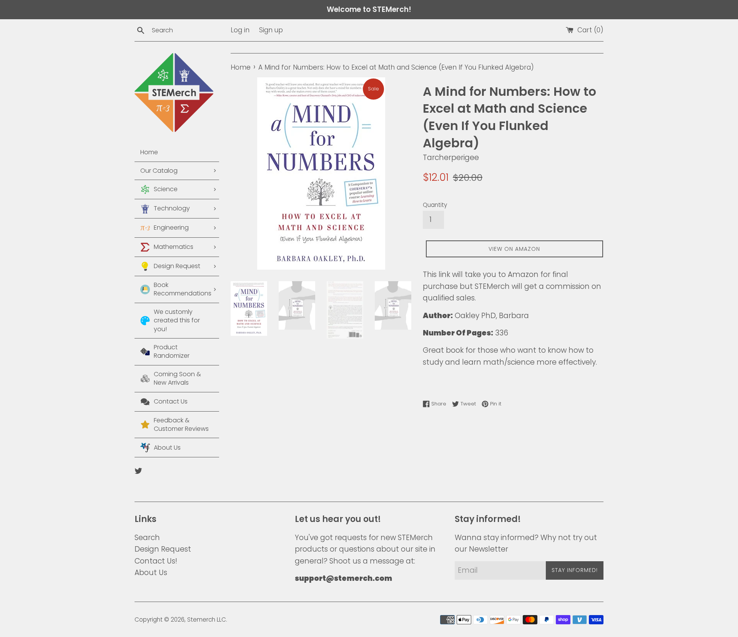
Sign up (271, 30)
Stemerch (201, 619)
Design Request (163, 549)
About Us (151, 572)
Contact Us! (156, 561)
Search (147, 537)
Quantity (435, 205)
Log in (240, 30)
